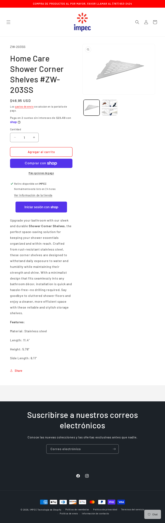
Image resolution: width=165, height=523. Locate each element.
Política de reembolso (77, 509)
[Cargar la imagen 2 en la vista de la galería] (110, 108)
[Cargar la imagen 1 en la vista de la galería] (92, 108)
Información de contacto (95, 513)
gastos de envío (24, 106)
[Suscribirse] (114, 449)
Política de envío (69, 513)
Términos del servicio (132, 509)
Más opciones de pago (41, 173)
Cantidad (15, 129)
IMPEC (33, 509)
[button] (8, 22)
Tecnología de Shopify (49, 509)
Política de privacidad (105, 509)
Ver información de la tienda (33, 195)
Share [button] (19, 370)
